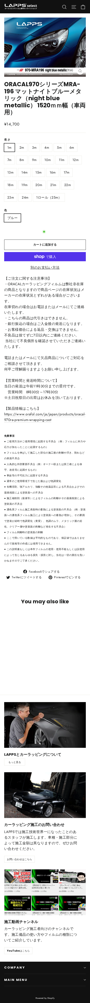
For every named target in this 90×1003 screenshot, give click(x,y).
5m (59, 147)
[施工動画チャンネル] (45, 892)
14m (24, 172)
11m (61, 159)
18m (10, 185)
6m (71, 147)
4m (46, 147)
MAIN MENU (15, 980)
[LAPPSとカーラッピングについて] (45, 725)
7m (9, 159)
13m (10, 172)
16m (53, 172)
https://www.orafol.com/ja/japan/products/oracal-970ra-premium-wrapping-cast (44, 417)
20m (38, 185)
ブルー (12, 218)
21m (53, 185)
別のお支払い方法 (44, 267)
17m (66, 172)
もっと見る (14, 762)
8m (21, 159)
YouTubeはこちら (18, 950)
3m (34, 147)
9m (34, 159)
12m (75, 159)
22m (67, 185)
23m (10, 197)
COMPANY (14, 967)
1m (9, 147)
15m (38, 172)
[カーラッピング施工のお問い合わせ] (45, 795)
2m (21, 147)
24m (25, 197)
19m (24, 185)
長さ (7, 139)
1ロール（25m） (49, 197)
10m (47, 159)
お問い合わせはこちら (19, 859)
